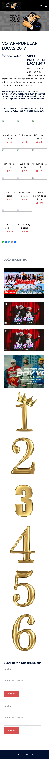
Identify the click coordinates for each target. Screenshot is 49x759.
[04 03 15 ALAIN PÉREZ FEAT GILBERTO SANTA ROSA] (24, 544)
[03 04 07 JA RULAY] (24, 500)
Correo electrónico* (13, 680)
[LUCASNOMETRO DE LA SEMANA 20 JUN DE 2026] (24, 313)
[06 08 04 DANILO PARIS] (24, 632)
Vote (10, 142)
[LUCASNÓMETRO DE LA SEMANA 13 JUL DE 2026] (24, 283)
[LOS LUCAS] (11, 5)
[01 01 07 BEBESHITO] (24, 411)
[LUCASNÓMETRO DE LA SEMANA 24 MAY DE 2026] (24, 340)
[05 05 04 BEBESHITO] (24, 588)
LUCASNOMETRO (15, 259)
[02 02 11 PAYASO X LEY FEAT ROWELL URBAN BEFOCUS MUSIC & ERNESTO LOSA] (24, 456)
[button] (41, 6)
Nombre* (8, 669)
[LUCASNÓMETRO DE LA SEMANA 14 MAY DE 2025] (24, 371)
